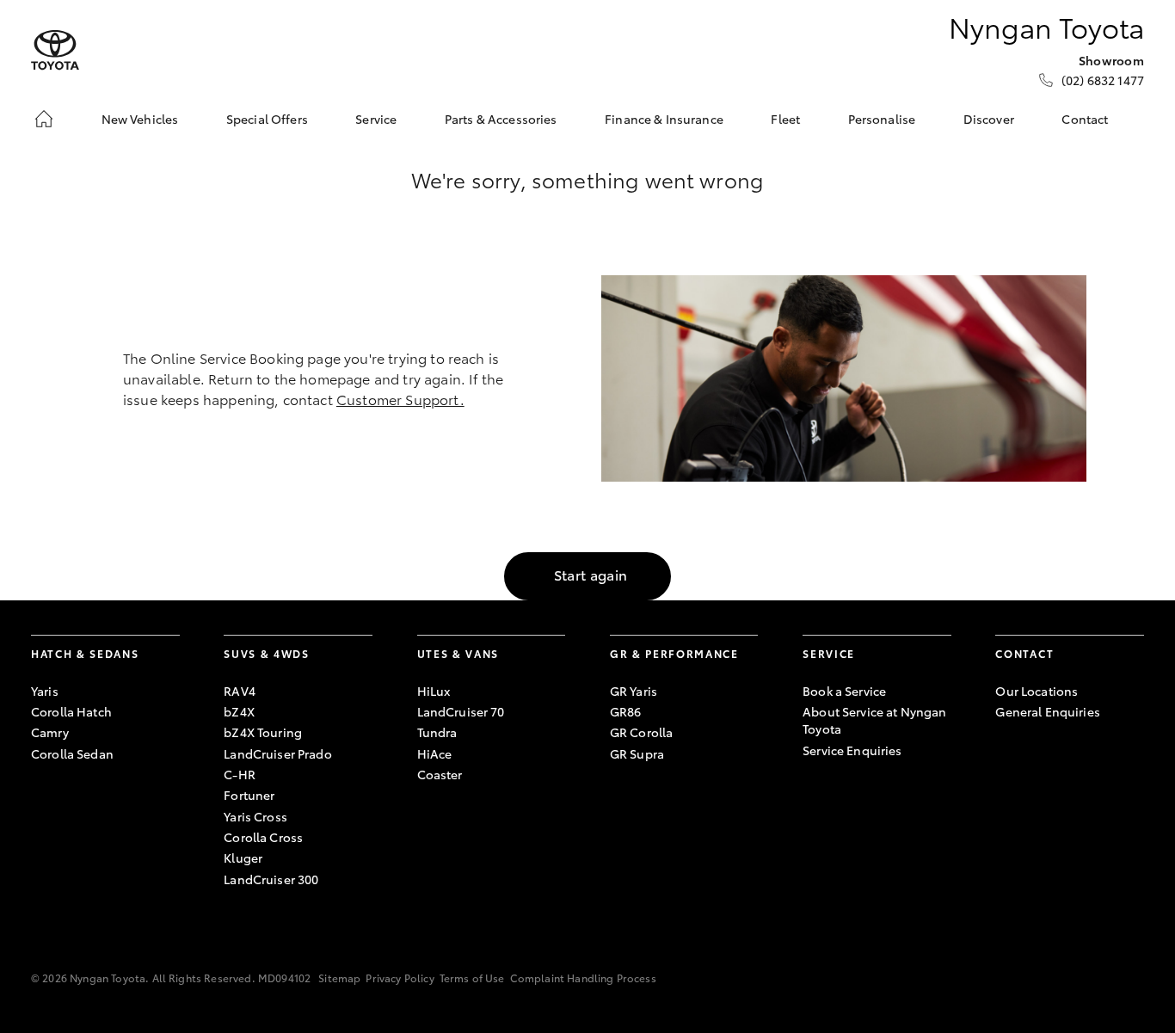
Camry (50, 732)
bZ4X (239, 711)
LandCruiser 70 (461, 711)
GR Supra (637, 753)
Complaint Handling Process (583, 977)
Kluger (243, 857)
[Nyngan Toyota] (55, 50)
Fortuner (249, 794)
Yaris (44, 690)
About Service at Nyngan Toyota (874, 720)
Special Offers (267, 118)
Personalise (882, 118)
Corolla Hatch (71, 711)
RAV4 (239, 690)
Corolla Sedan (72, 753)
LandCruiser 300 (271, 879)
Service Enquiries (852, 750)
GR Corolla (641, 732)
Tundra (437, 732)
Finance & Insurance (664, 118)
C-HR (239, 774)
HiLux (434, 690)
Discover (988, 118)
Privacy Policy (400, 977)
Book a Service (844, 690)
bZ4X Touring (263, 732)
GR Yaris (633, 690)
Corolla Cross (263, 836)
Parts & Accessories (501, 118)
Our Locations (1036, 690)
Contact (1084, 118)
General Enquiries (1047, 711)
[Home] (44, 119)
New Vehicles (140, 118)
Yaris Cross (255, 816)
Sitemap (339, 977)
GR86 (626, 711)
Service (376, 118)
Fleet (785, 118)
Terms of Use (472, 977)
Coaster (440, 774)
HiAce (434, 753)
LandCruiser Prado (277, 753)
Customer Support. (400, 399)
